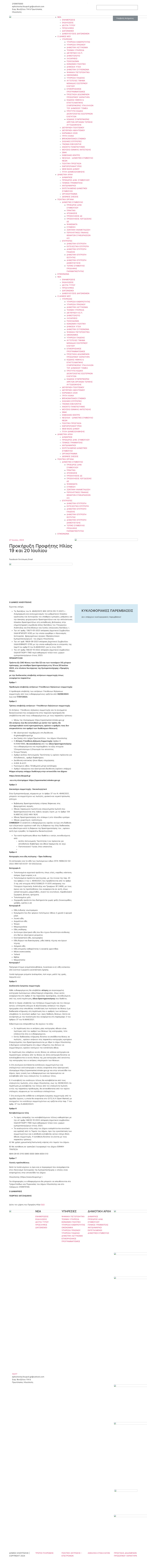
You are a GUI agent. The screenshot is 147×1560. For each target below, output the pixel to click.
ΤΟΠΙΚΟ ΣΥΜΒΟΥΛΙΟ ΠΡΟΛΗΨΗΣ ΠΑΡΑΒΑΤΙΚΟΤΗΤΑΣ (76, 268)
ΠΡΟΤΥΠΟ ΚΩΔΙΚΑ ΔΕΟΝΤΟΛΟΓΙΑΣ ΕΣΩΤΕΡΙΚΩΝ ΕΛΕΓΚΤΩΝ (80, 114)
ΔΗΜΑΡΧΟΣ (67, 177)
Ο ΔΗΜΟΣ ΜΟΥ (64, 36)
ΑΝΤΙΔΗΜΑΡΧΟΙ (69, 185)
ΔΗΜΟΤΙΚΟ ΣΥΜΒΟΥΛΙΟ (72, 202)
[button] (125, 18)
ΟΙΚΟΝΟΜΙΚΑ (72, 75)
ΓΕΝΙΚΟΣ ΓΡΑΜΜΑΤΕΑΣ (72, 183)
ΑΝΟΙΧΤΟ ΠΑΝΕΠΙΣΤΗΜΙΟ (73, 147)
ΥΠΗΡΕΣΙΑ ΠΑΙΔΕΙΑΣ (76, 78)
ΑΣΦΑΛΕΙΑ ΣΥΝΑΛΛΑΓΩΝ (99, 1553)
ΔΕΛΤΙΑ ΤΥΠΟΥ (68, 25)
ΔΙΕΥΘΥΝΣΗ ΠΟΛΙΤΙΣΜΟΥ (73, 127)
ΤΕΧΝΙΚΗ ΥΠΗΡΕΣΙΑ (75, 50)
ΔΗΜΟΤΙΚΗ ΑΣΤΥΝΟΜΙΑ (77, 47)
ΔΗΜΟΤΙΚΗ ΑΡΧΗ (65, 174)
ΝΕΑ (59, 17)
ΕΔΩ (43, 1204)
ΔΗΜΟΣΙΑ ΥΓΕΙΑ (74, 67)
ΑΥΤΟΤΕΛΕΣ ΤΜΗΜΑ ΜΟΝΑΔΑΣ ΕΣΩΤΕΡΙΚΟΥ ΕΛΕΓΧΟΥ (77, 83)
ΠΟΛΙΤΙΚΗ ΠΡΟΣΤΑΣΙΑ (71, 163)
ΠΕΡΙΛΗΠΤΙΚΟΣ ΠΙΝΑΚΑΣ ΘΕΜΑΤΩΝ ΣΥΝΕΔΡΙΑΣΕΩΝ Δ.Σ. (78, 235)
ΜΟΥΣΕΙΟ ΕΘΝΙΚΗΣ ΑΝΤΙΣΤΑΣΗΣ (76, 150)
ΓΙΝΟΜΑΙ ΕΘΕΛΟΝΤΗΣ (71, 144)
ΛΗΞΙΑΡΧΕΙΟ (72, 58)
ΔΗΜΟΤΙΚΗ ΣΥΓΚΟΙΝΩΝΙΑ (78, 69)
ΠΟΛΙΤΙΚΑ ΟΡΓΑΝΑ (65, 199)
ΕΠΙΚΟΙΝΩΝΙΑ (63, 274)
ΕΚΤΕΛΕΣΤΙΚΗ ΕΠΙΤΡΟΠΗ (78, 246)
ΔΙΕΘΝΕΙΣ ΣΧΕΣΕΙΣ (70, 196)
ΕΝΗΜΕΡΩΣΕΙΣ (68, 20)
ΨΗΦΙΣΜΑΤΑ (72, 224)
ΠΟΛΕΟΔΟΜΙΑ (73, 61)
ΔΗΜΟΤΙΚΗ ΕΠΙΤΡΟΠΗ (76, 243)
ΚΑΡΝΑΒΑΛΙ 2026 (70, 133)
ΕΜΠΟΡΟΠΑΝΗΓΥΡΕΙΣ (72, 166)
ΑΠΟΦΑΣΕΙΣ (72, 213)
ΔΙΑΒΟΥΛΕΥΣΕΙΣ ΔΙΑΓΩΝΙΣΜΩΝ (75, 33)
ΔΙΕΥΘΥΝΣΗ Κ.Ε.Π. (75, 53)
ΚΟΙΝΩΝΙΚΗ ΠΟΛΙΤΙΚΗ (76, 64)
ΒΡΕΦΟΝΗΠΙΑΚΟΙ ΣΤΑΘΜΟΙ (74, 138)
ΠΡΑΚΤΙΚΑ (71, 210)
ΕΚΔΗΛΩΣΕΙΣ (68, 22)
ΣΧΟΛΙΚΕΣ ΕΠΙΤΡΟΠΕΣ (72, 141)
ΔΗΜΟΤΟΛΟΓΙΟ (73, 56)
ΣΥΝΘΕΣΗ (71, 227)
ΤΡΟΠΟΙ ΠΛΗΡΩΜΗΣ (44, 1553)
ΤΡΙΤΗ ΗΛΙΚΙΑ (68, 136)
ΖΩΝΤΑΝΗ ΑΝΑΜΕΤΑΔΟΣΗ (78, 230)
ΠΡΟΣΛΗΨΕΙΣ (68, 28)
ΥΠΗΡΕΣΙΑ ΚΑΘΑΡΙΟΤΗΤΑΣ (78, 42)
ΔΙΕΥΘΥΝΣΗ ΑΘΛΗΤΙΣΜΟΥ (73, 130)
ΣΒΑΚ (64, 152)
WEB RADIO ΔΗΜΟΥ (71, 169)
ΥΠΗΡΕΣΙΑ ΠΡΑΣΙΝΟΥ (76, 45)
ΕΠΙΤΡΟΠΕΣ (67, 241)
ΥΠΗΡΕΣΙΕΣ (67, 39)
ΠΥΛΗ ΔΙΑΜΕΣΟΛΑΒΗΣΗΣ (73, 172)
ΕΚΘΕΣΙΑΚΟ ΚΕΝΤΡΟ (71, 155)
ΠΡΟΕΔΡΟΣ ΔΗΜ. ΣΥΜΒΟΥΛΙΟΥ (76, 180)
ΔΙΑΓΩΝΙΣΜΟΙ (68, 31)
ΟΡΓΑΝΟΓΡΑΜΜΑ (69, 194)
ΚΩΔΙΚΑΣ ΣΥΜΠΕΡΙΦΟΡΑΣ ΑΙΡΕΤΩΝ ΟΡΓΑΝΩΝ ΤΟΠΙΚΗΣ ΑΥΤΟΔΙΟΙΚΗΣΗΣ (80, 122)
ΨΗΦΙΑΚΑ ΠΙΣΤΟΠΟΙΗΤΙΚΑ (78, 72)
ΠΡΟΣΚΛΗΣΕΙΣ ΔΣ (74, 216)
